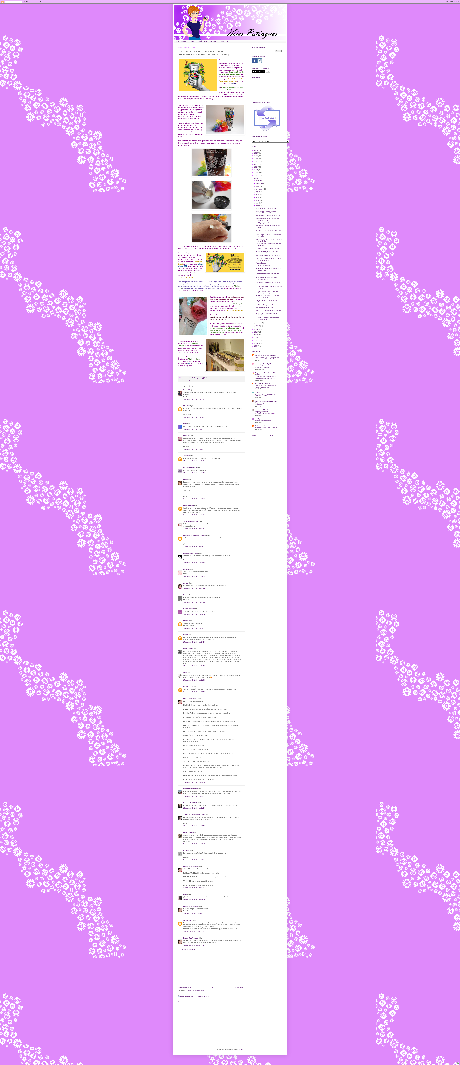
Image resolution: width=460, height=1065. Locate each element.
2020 (256, 167)
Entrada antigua (239, 987)
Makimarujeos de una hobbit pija (266, 355)
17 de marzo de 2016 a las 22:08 (194, 680)
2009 (256, 346)
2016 (256, 178)
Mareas (185, 595)
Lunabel (186, 569)
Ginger (185, 479)
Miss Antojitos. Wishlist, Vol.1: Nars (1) (268, 255)
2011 (256, 340)
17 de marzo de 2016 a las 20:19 (194, 642)
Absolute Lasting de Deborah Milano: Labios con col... (268, 318)
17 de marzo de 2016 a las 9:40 (193, 461)
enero (258, 326)
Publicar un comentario (188, 950)
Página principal (181, 41)
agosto (258, 192)
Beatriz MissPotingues (193, 378)
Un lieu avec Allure (261, 426)
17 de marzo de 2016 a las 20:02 (194, 628)
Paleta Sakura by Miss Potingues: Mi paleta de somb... (267, 278)
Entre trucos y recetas (262, 383)
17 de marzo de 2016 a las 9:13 (193, 429)
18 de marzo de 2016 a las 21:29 (194, 808)
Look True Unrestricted (263, 266)
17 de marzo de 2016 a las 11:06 (194, 515)
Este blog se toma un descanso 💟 (265, 413)
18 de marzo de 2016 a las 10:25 (194, 782)
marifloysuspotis (189, 609)
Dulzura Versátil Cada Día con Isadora (268, 310)
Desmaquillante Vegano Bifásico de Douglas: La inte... (267, 219)
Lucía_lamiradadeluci (190, 802)
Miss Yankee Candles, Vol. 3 (265, 307)
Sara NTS (186, 390)
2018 (256, 172)
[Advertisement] (211, 969)
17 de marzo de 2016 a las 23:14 (194, 692)
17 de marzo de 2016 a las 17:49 (194, 602)
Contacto (192, 41)
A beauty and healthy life (263, 364)
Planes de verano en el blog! (263, 420)
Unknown (186, 621)
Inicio (213, 987)
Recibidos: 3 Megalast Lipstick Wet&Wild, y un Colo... (266, 212)
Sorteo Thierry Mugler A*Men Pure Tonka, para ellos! (267, 252)
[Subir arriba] (458, 1063)
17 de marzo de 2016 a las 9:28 (193, 449)
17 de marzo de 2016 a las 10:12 (194, 473)
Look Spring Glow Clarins (264, 223)
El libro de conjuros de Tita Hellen (266, 401)
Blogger (241, 1050)
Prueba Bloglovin (261, 263)
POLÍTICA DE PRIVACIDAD (207, 41)
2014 (256, 332)
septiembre (260, 189)
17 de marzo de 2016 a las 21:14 (194, 666)
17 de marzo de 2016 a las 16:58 (194, 576)
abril (257, 203)
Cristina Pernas (188, 505)
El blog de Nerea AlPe (190, 553)
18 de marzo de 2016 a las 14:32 (194, 796)
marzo (258, 206)
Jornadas (186, 455)
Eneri (185, 424)
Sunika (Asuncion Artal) (191, 521)
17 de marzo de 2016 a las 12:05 (194, 547)
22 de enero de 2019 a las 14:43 (193, 931)
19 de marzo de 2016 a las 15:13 (194, 826)
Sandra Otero (187, 920)
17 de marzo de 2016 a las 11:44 (194, 529)
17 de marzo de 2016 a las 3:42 (193, 417)
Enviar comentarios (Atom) (195, 991)
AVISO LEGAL (224, 41)
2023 (256, 158)
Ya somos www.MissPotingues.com (267, 248)
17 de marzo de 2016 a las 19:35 (194, 614)
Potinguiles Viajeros (190, 467)
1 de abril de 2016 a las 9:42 (192, 913)
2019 (256, 170)
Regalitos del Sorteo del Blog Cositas (268, 215)
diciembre (259, 181)
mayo (258, 200)
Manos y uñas (189, 380)
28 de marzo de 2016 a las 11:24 (194, 888)
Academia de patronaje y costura (194, 535)
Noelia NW (186, 435)
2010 (256, 343)
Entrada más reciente (185, 987)
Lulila (185, 894)
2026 (256, 150)
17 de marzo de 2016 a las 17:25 (194, 588)
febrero (258, 323)
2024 (256, 156)
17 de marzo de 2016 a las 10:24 (194, 499)
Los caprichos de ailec (191, 788)
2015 (256, 329)
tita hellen (186, 850)
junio (258, 197)
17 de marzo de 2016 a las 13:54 (194, 563)
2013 (256, 335)
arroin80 (257, 392)
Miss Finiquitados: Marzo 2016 (266, 208)
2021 (256, 164)
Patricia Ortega (188, 686)
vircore (185, 634)
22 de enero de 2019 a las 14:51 (193, 945)
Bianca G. (186, 406)
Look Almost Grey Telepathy (265, 305)
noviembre (259, 183)
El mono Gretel (188, 648)
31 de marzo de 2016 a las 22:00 (194, 900)
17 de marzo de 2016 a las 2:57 (193, 399)
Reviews (196, 380)
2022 (256, 161)
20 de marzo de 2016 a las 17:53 (194, 844)
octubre (258, 186)
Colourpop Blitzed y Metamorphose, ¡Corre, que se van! (267, 301)
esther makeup (188, 832)
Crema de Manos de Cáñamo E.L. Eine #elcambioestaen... (268, 259)
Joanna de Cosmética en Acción (194, 814)
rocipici (185, 583)
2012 (256, 338)
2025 (256, 153)
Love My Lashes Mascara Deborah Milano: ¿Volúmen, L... (267, 292)
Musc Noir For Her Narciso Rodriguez (266, 427)
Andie (185, 672)
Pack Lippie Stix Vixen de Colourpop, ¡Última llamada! (268, 296)
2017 (256, 175)
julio (257, 195)
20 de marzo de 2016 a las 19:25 (194, 860)
